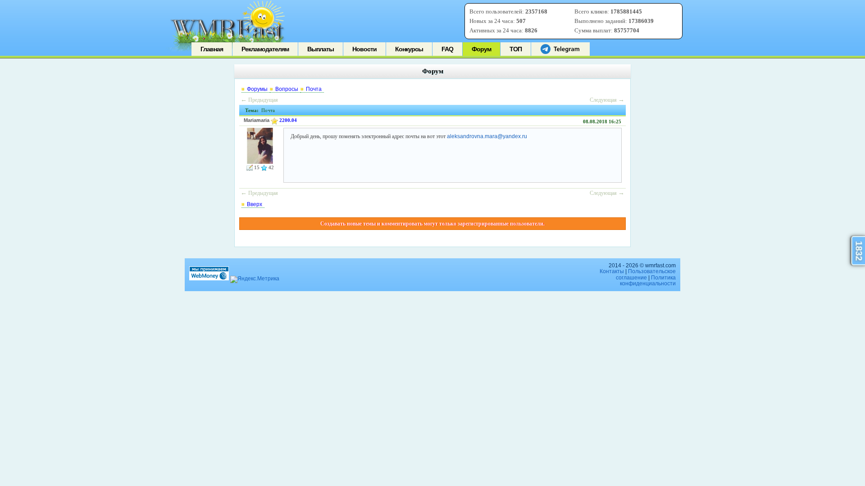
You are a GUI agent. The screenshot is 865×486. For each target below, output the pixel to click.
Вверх (254, 204)
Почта (314, 89)
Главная (211, 49)
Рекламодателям (265, 49)
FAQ (447, 49)
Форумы (257, 89)
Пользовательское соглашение (646, 274)
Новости (364, 49)
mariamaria (256, 120)
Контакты (612, 271)
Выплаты (320, 49)
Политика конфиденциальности (648, 280)
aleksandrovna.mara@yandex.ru (487, 136)
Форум (481, 49)
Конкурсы (409, 49)
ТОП (516, 49)
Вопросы (286, 89)
